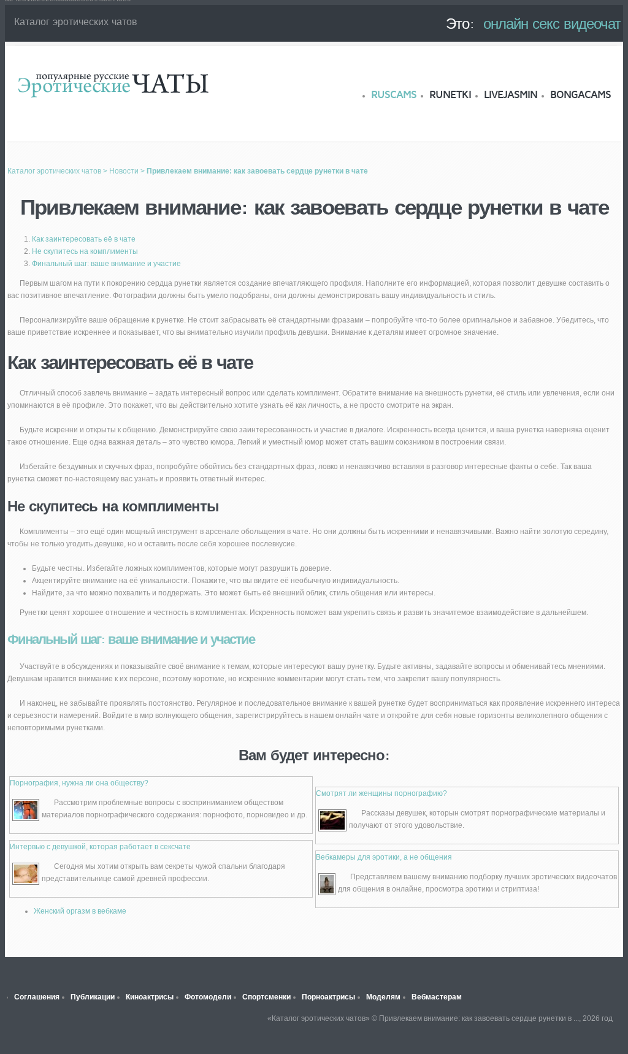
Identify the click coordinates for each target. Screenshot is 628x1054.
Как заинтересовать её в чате (84, 239)
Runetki (450, 94)
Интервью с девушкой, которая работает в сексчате (100, 846)
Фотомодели (208, 997)
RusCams (393, 94)
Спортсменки (266, 997)
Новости (124, 171)
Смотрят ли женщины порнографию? (381, 793)
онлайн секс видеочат (552, 23)
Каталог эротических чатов (113, 84)
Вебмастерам (437, 997)
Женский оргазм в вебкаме (80, 911)
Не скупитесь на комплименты (85, 251)
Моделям (383, 997)
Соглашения (36, 997)
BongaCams (580, 94)
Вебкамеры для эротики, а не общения (384, 857)
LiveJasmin (510, 94)
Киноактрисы (150, 997)
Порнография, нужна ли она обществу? (79, 783)
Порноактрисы (328, 997)
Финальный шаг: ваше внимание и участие (106, 263)
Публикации (93, 997)
